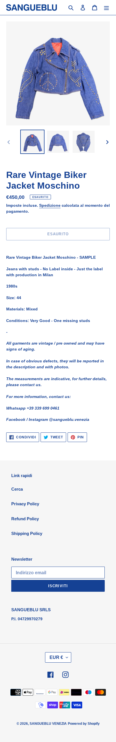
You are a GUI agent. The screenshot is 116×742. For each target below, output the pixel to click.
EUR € (56, 657)
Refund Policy (25, 518)
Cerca (17, 489)
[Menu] (106, 7)
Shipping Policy (26, 533)
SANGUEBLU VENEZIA (48, 724)
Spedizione (50, 205)
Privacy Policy (25, 503)
